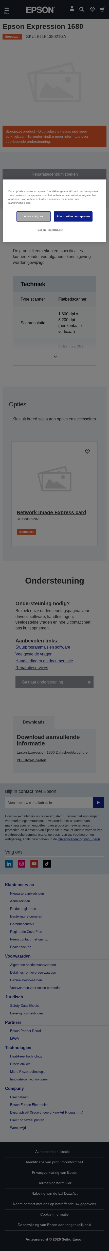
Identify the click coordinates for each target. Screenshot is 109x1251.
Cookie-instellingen (51, 229)
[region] (54, 210)
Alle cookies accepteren (73, 216)
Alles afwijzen (33, 216)
